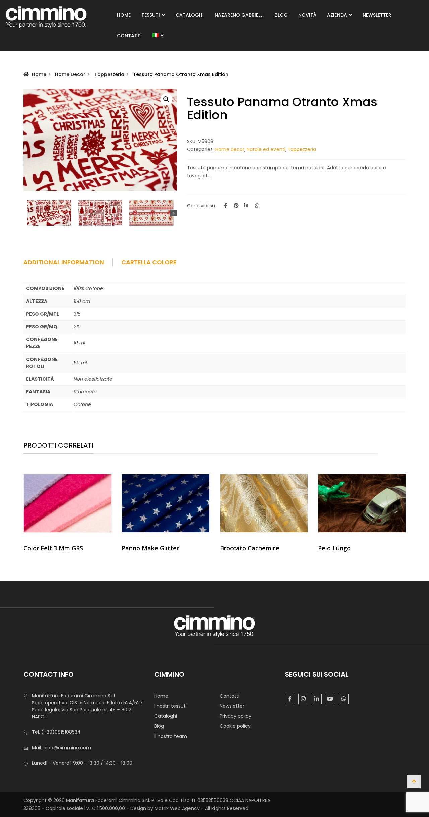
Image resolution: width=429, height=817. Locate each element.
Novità (307, 15)
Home (124, 15)
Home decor (70, 74)
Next (173, 213)
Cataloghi (190, 15)
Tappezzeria (109, 74)
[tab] (71, 264)
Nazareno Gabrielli (239, 15)
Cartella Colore (149, 262)
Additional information (63, 262)
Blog (281, 15)
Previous (26, 213)
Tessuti (150, 15)
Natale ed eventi (266, 149)
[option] (67, 515)
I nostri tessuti (170, 706)
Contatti (129, 35)
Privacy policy (235, 716)
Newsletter (377, 15)
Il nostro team (170, 736)
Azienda (337, 15)
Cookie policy (235, 726)
